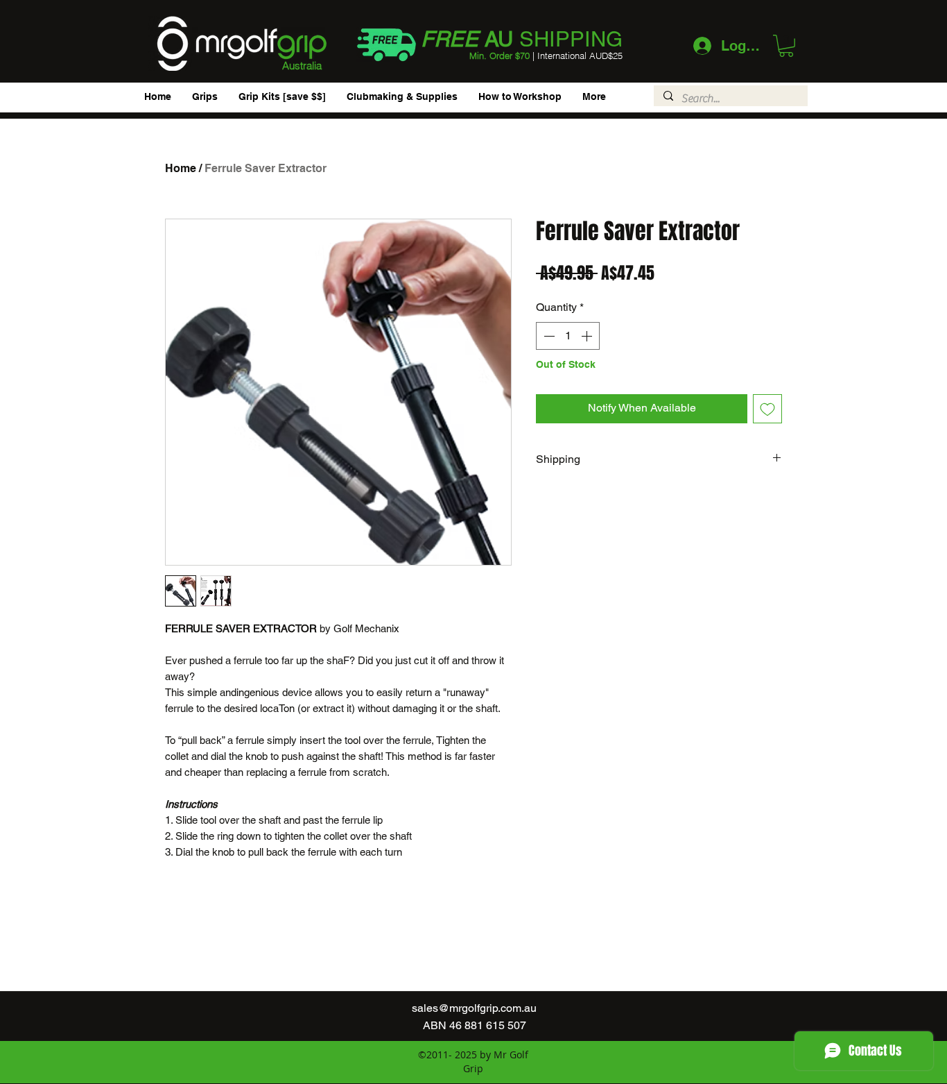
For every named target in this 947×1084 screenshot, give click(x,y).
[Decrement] (547, 336)
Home (180, 168)
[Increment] (588, 336)
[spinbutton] (567, 336)
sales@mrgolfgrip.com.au (474, 1008)
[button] (786, 46)
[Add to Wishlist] (767, 408)
